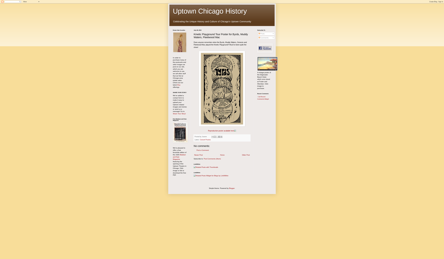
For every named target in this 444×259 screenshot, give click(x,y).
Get (259, 96)
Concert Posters (205, 140)
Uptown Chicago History (210, 11)
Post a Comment (203, 150)
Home (222, 155)
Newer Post (198, 155)
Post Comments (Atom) (212, 159)
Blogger (232, 188)
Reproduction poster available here (221, 131)
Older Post (246, 155)
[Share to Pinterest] (221, 137)
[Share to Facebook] (219, 137)
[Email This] (212, 137)
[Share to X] (217, 137)
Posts (262, 34)
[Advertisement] (264, 138)
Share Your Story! (179, 114)
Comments (264, 38)
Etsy (178, 85)
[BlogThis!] (215, 137)
